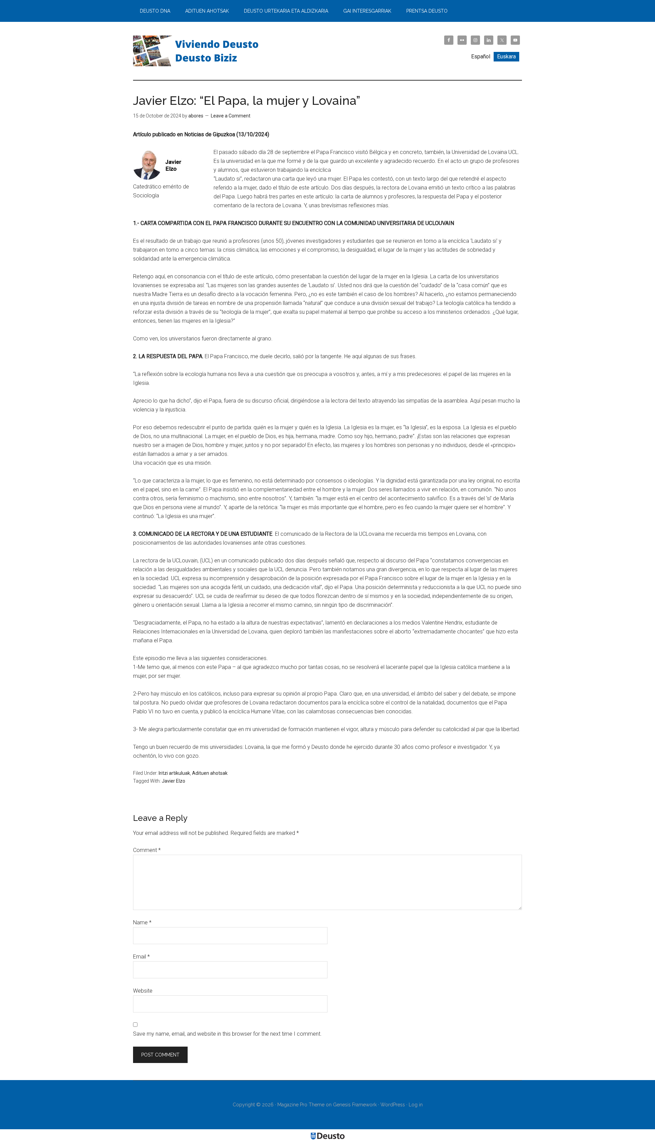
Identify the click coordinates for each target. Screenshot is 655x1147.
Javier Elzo (173, 781)
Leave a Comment (230, 115)
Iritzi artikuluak (174, 773)
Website (142, 991)
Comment (147, 850)
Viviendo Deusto (198, 51)
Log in (416, 1104)
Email (141, 956)
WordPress (392, 1104)
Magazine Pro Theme (300, 1104)
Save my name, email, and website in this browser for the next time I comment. (227, 1034)
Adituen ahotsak (210, 773)
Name (142, 922)
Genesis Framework (355, 1104)
